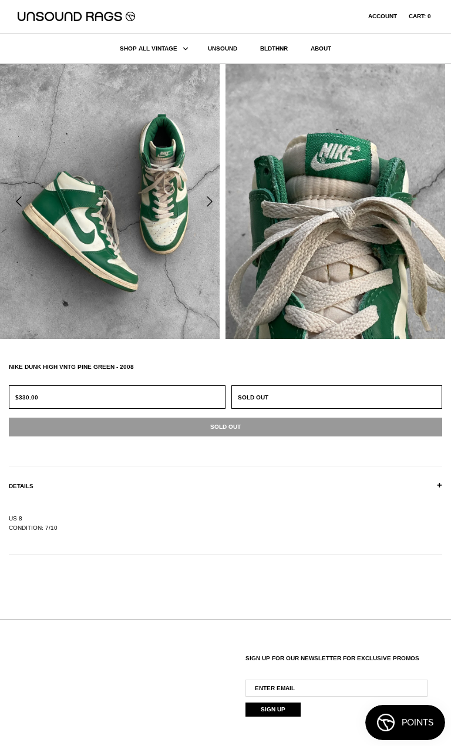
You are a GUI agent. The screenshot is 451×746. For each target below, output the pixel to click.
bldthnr (274, 48)
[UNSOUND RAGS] (76, 16)
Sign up (273, 709)
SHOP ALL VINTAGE (148, 48)
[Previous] (19, 201)
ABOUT (321, 48)
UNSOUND (222, 48)
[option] (113, 201)
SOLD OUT (253, 397)
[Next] (210, 201)
